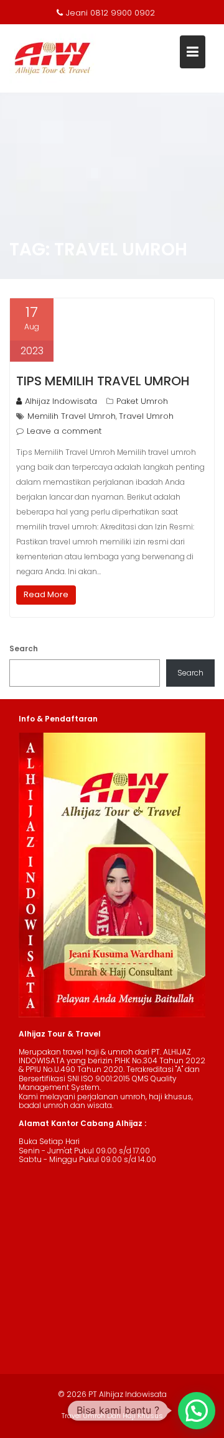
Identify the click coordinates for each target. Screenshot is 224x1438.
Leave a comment (64, 431)
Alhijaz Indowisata (61, 401)
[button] (196, 1410)
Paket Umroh (142, 401)
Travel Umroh (146, 416)
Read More (46, 594)
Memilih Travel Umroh (71, 416)
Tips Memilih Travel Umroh (103, 381)
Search (23, 648)
